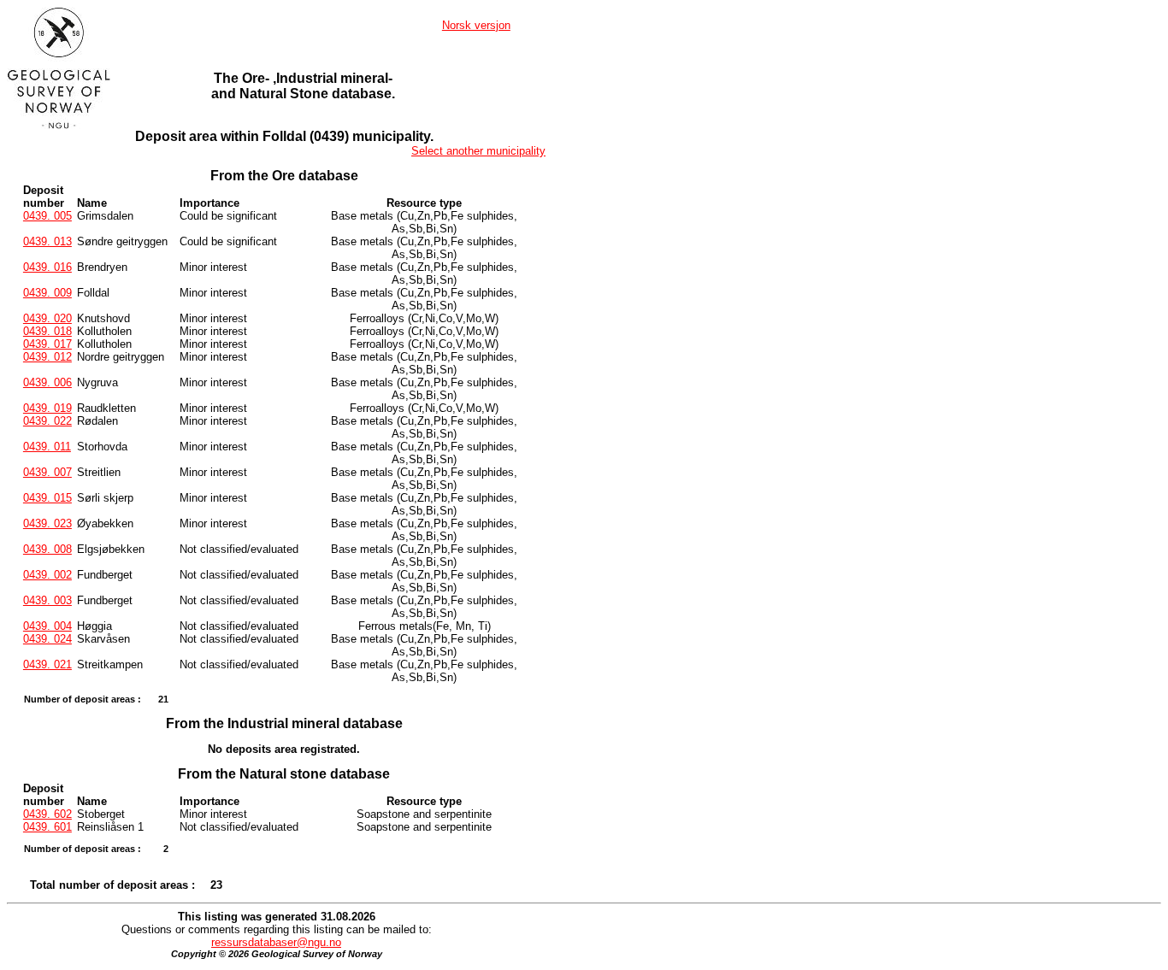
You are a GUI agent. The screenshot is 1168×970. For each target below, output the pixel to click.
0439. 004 (47, 626)
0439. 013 (47, 241)
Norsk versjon (476, 25)
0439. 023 (47, 523)
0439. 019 (47, 408)
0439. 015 (47, 497)
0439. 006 (47, 382)
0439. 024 (47, 638)
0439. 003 (47, 600)
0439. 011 (47, 446)
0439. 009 (47, 292)
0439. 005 (47, 215)
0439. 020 (47, 318)
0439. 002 (47, 574)
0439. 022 (47, 420)
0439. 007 (47, 472)
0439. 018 (47, 331)
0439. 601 (47, 826)
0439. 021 (47, 664)
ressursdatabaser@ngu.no (276, 942)
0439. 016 (47, 267)
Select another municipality (478, 150)
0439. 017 (47, 344)
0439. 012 (47, 356)
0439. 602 (47, 814)
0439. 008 (47, 549)
